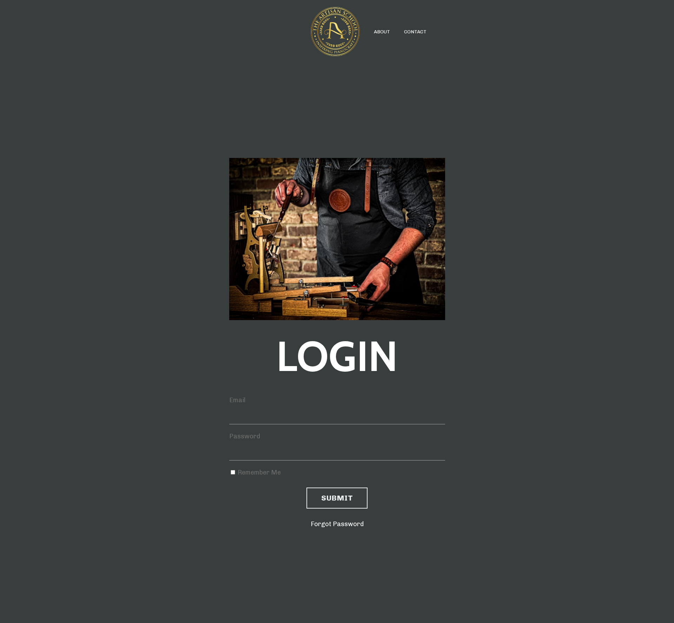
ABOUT (382, 32)
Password (244, 436)
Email (237, 400)
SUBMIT (337, 497)
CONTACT (415, 32)
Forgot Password (337, 524)
